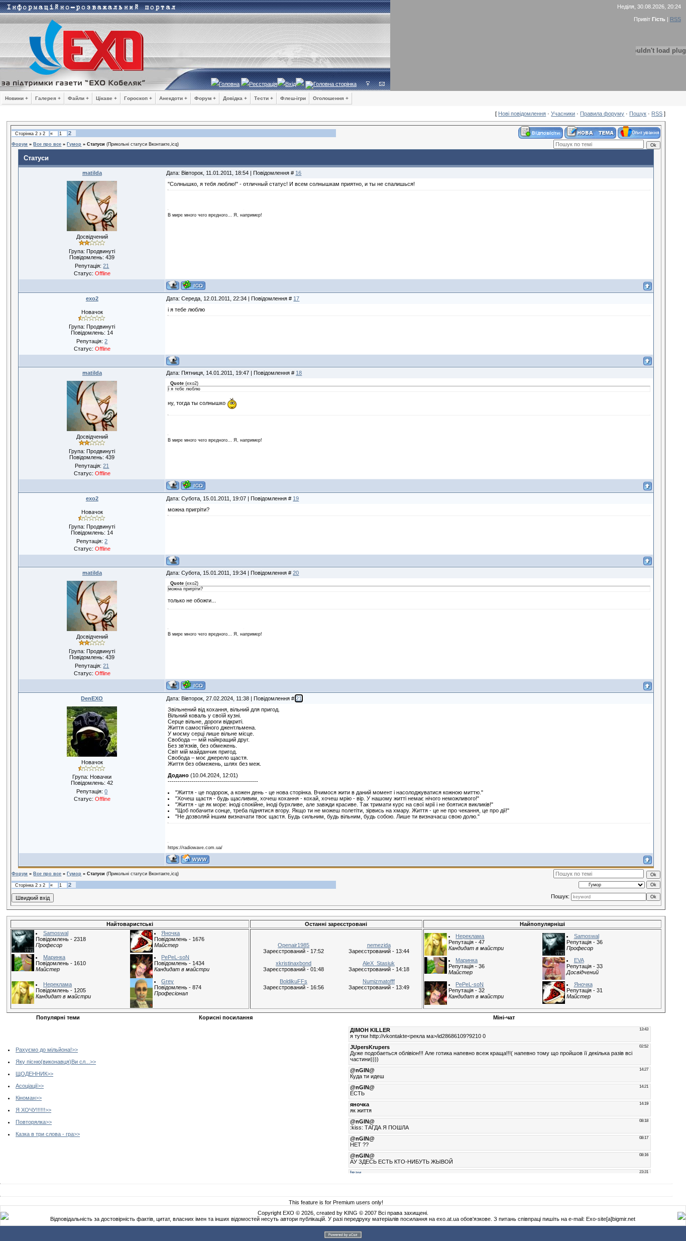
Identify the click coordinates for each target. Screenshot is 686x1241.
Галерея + (48, 98)
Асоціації (27, 1086)
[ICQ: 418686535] (193, 285)
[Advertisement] (193, 1094)
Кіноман (26, 1098)
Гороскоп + (138, 98)
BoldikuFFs (293, 981)
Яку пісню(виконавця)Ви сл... (53, 1062)
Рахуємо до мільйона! (44, 1050)
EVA (579, 960)
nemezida (379, 945)
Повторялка (31, 1122)
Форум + (205, 98)
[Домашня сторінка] (195, 859)
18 (299, 373)
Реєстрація (263, 84)
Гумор (74, 144)
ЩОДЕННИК (31, 1074)
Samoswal (55, 933)
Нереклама (57, 984)
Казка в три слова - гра (45, 1134)
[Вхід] (368, 84)
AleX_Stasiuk (379, 963)
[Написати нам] (382, 84)
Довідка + (235, 98)
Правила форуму (602, 114)
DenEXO (92, 698)
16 (298, 173)
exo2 (92, 298)
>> (75, 1050)
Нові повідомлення (522, 114)
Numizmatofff (379, 981)
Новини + (16, 98)
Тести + (263, 98)
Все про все (47, 144)
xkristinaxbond (293, 963)
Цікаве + (106, 98)
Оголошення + (331, 98)
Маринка (54, 957)
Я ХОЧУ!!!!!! (30, 1110)
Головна (229, 84)
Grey (167, 981)
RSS (675, 19)
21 (299, 698)
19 (296, 498)
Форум (20, 144)
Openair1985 (293, 945)
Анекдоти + (173, 98)
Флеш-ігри (293, 98)
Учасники (563, 114)
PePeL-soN (175, 957)
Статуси (96, 144)
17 (296, 298)
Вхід (290, 84)
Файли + (78, 98)
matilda (92, 173)
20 (296, 573)
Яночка (170, 933)
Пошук (637, 114)
